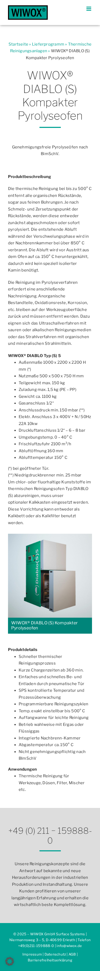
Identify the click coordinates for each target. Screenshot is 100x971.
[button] (9, 961)
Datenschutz (55, 954)
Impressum (32, 954)
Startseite (18, 44)
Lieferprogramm (48, 44)
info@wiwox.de (69, 946)
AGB (72, 954)
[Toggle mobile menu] (89, 8)
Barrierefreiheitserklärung (50, 960)
